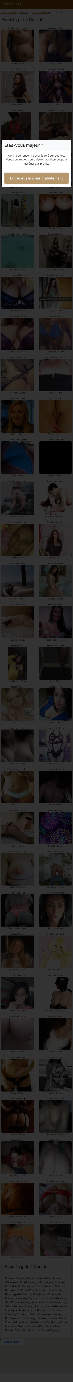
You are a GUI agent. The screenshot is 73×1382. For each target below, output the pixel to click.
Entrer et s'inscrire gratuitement (36, 178)
